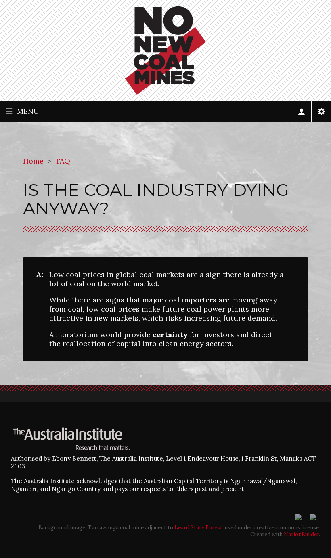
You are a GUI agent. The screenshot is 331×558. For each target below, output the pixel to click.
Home (33, 161)
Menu (28, 111)
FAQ (63, 161)
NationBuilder (301, 534)
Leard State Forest (198, 527)
